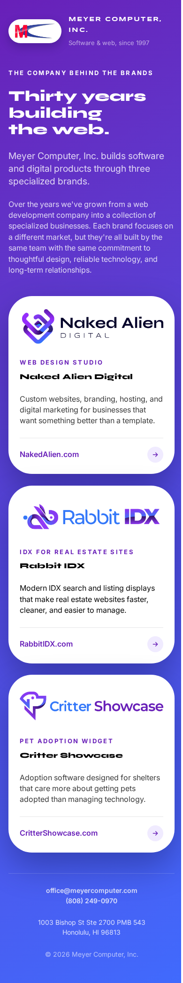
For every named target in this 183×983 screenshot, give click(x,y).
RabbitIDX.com (46, 643)
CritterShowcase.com (59, 833)
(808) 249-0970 (91, 901)
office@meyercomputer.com (91, 890)
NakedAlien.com (49, 454)
